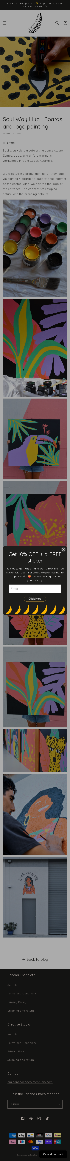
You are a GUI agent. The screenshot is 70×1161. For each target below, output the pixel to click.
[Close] (63, 549)
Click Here (35, 598)
